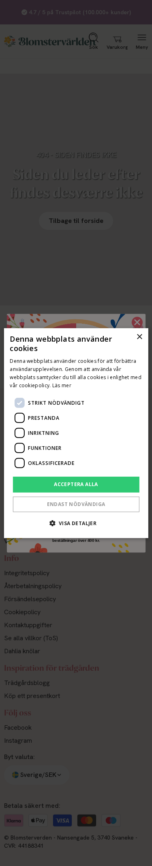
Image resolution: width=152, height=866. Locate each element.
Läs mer (61, 385)
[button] (76, 523)
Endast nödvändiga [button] (76, 504)
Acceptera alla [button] (76, 484)
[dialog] (76, 433)
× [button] (139, 337)
